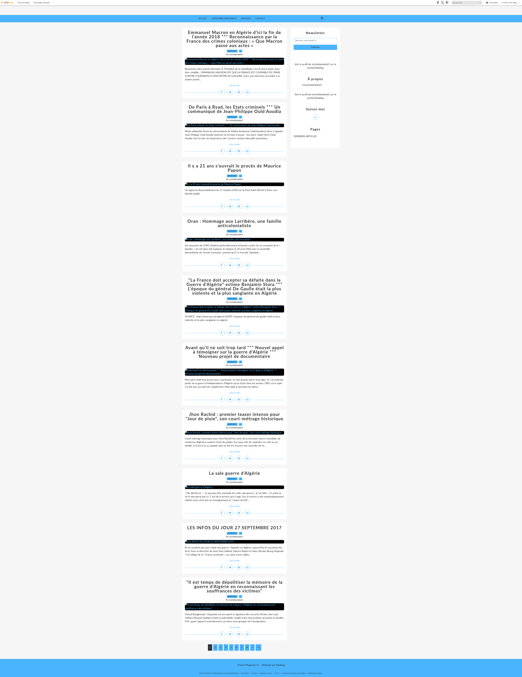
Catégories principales (224, 19)
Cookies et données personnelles (293, 673)
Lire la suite (234, 86)
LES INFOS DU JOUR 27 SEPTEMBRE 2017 (234, 528)
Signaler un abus (266, 673)
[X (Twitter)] (442, 2)
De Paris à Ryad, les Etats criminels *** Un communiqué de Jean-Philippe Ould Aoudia (234, 109)
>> (258, 647)
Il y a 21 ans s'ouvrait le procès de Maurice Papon (234, 168)
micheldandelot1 (321, 64)
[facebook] (438, 2)
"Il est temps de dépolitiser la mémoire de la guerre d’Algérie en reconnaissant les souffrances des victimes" (234, 586)
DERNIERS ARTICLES (305, 136)
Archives (246, 19)
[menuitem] (202, 18)
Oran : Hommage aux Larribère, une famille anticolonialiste (234, 223)
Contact (260, 19)
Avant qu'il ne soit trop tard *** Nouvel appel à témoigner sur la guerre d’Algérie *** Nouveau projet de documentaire (234, 352)
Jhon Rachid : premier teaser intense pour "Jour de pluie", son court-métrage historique (234, 416)
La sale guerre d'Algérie (234, 473)
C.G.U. (277, 673)
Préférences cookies (315, 673)
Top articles (245, 673)
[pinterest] (447, 2)
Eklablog (280, 665)
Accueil (202, 19)
